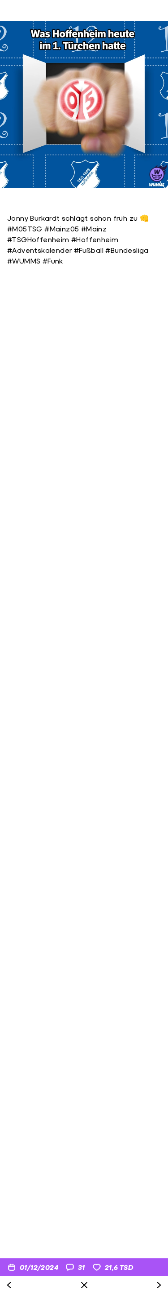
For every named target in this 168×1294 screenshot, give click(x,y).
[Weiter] (159, 1285)
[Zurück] (9, 1285)
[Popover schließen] (84, 1285)
